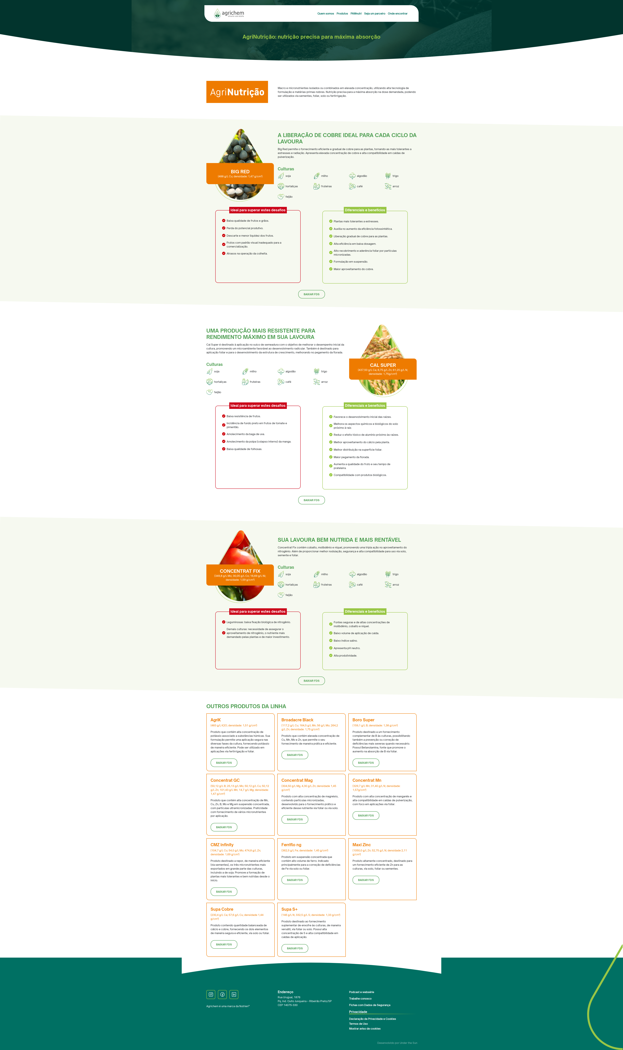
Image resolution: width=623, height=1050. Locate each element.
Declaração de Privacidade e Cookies (372, 1018)
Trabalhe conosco (360, 998)
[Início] (230, 13)
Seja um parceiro (374, 13)
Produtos (342, 13)
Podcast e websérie (361, 992)
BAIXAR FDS (311, 294)
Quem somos (326, 13)
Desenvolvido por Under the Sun (397, 1042)
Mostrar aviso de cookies (365, 1028)
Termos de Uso (358, 1023)
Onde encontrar (398, 13)
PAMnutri (356, 13)
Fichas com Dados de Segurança (369, 1005)
